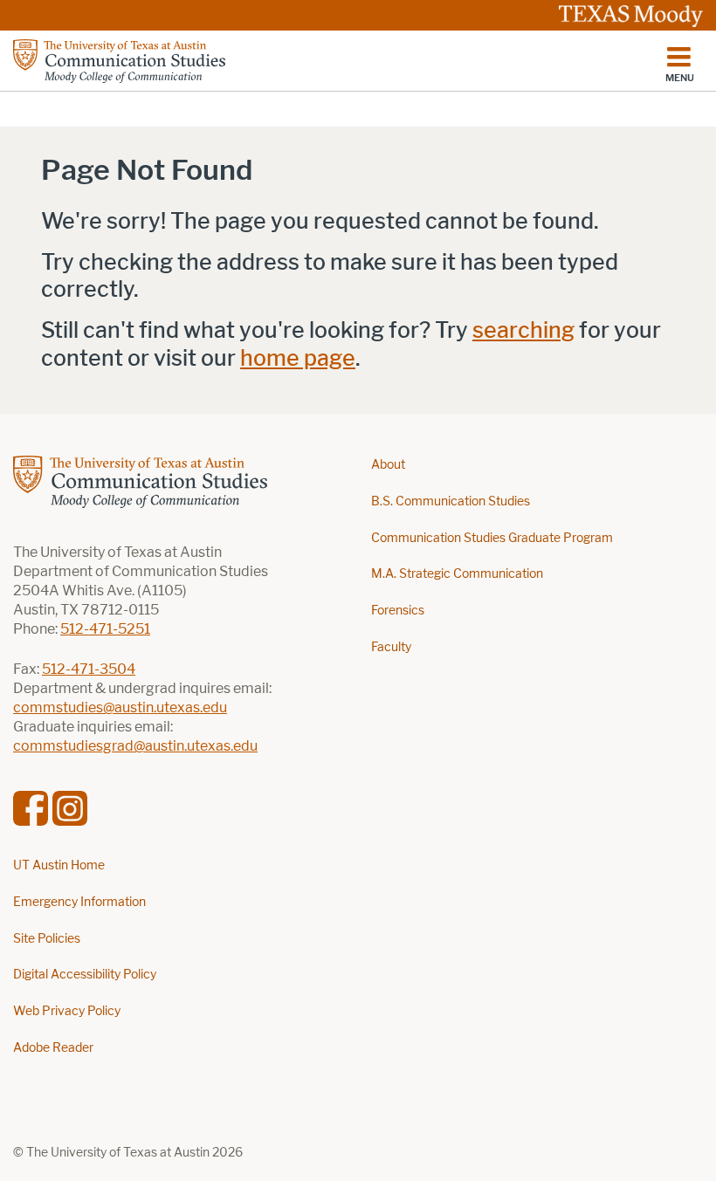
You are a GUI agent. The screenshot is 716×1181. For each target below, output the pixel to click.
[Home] (119, 61)
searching (523, 330)
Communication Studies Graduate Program (492, 538)
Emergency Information (79, 902)
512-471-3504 (88, 669)
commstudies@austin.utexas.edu (120, 707)
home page (297, 358)
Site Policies (46, 938)
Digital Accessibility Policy (84, 974)
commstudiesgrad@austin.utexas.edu (135, 746)
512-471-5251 (105, 629)
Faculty (391, 647)
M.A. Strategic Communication (457, 573)
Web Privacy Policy (66, 1011)
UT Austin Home (59, 865)
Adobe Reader (53, 1047)
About (388, 464)
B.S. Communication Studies (450, 501)
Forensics (397, 610)
